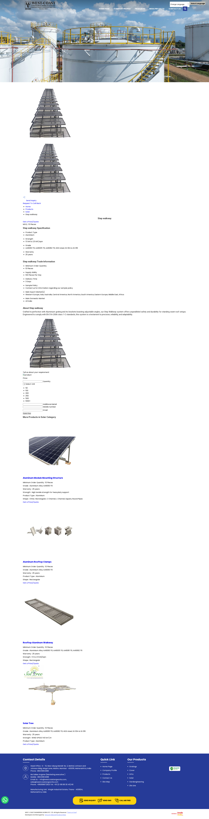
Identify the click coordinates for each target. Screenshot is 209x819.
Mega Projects (156, 9)
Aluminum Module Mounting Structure (43, 477)
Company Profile (122, 9)
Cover (132, 770)
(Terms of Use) (72, 812)
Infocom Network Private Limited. (55, 815)
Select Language (198, 3)
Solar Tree (28, 723)
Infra (131, 774)
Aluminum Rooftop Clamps (37, 561)
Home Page (104, 9)
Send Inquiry (31, 200)
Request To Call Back (32, 203)
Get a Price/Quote (31, 221)
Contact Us (175, 9)
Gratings (133, 766)
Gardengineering (136, 782)
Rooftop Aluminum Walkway (38, 642)
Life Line (132, 785)
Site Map (106, 782)
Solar (27, 212)
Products (140, 9)
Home (28, 206)
